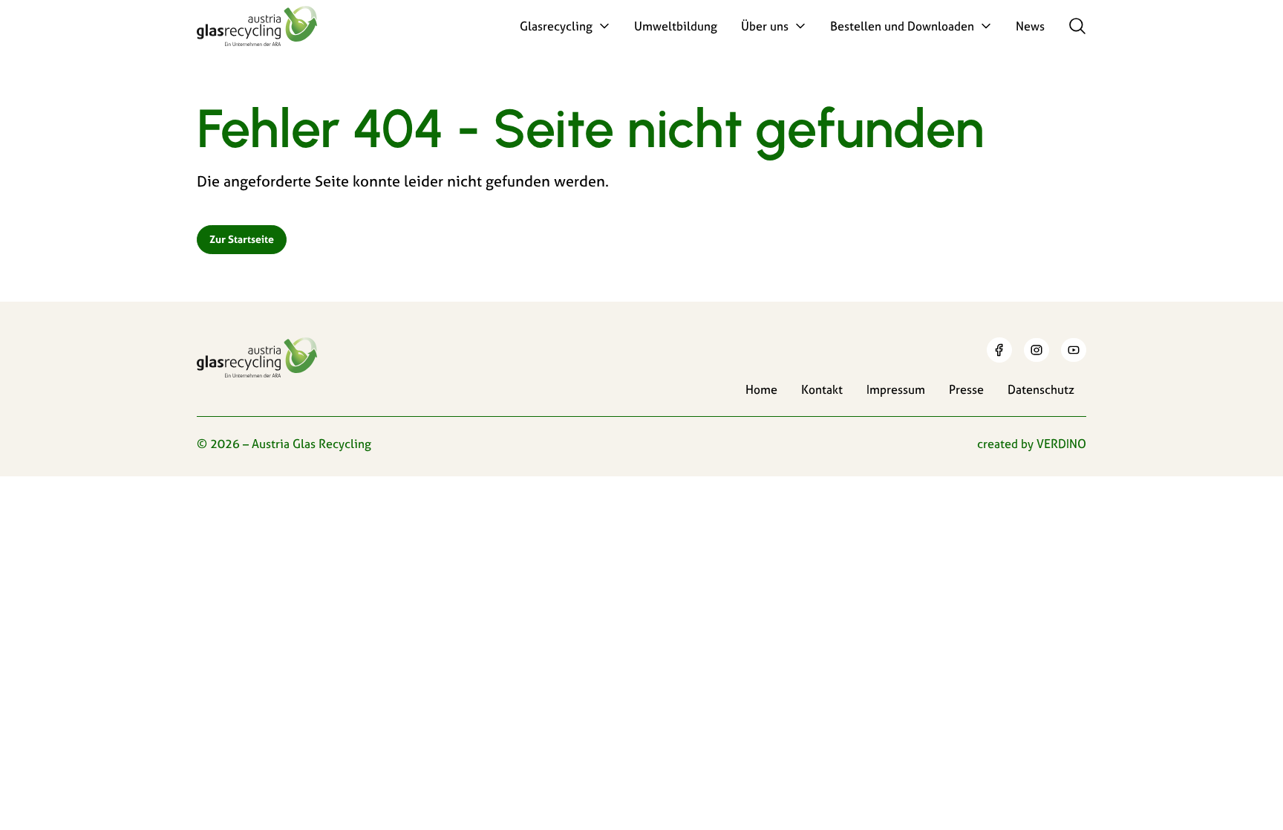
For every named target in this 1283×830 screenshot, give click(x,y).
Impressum (895, 389)
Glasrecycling (556, 26)
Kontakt (822, 389)
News (1030, 26)
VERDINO (1061, 443)
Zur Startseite (241, 239)
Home (761, 389)
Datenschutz (1041, 389)
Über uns (765, 26)
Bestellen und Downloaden (902, 26)
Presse (966, 389)
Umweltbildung (675, 26)
